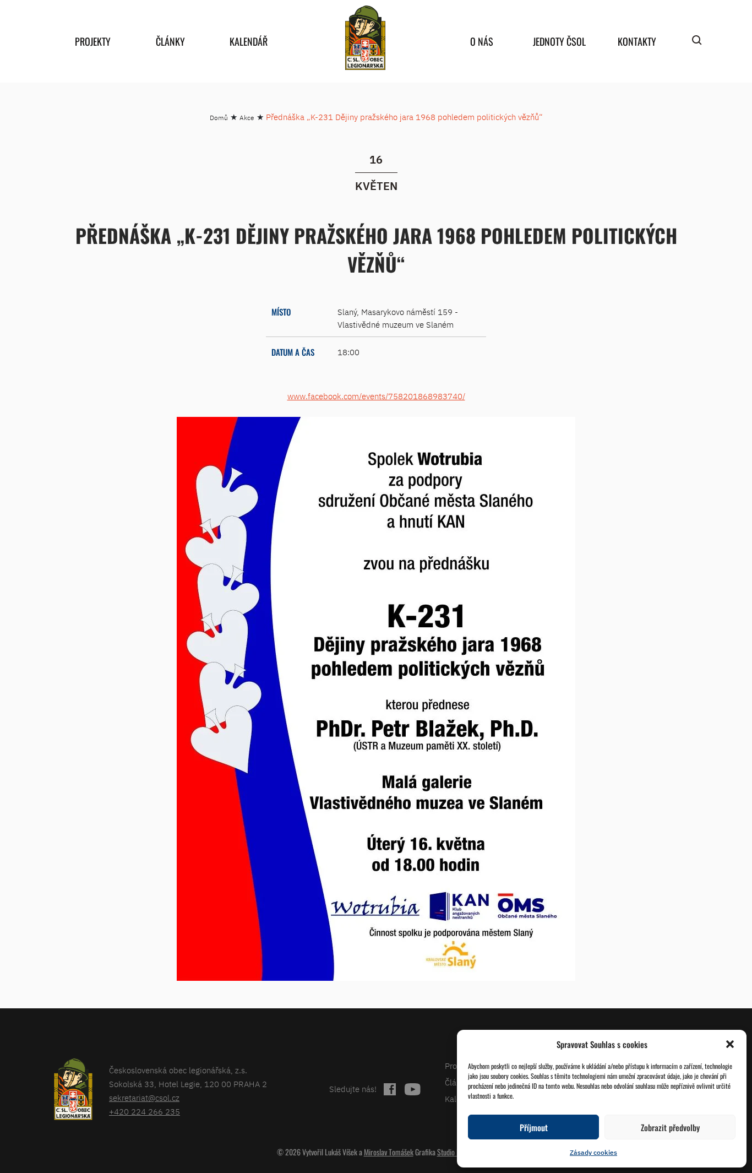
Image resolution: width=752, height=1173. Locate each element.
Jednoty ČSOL (559, 41)
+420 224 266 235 (144, 1111)
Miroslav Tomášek (388, 1152)
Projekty (93, 41)
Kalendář (249, 41)
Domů (219, 117)
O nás (481, 41)
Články (170, 41)
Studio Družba (456, 1152)
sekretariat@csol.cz (144, 1098)
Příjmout (534, 1127)
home (365, 38)
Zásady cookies (593, 1152)
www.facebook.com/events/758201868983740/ (376, 396)
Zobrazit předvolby (670, 1127)
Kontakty (637, 41)
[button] (729, 1044)
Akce (246, 117)
